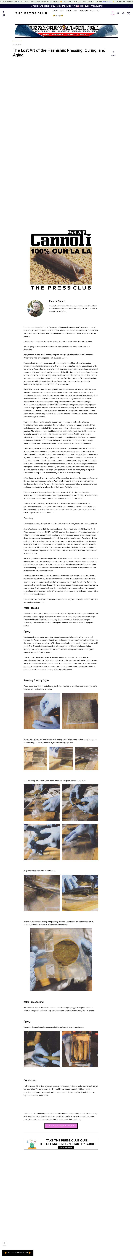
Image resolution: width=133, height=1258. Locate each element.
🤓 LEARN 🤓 (58, 15)
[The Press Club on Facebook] (3, 11)
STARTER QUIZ (107, 2)
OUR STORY (83, 11)
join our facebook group (61, 1126)
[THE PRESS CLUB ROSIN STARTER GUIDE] (61, 1149)
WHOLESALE (95, 11)
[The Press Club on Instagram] (3, 15)
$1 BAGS (113, 13)
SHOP (62, 11)
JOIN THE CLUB (71, 11)
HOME (55, 11)
